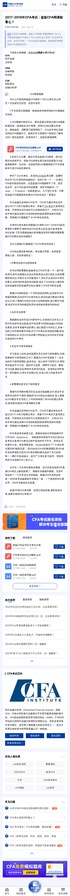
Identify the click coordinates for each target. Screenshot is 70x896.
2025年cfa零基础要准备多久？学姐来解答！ (28, 625)
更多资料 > (35, 586)
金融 (23, 780)
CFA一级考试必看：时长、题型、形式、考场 (33, 836)
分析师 (23, 772)
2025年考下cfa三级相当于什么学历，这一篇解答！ (31, 653)
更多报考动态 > (15, 743)
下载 (61, 547)
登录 (54, 4)
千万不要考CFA (54, 787)
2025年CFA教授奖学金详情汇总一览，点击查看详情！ (33, 616)
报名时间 (14, 735)
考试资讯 (20, 506)
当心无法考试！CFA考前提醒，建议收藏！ (32, 827)
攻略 (23, 787)
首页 (11, 506)
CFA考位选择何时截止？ (22, 817)
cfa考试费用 (54, 772)
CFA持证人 (54, 764)
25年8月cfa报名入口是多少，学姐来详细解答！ (29, 634)
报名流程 (55, 735)
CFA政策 (23, 764)
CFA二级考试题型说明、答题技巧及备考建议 (33, 845)
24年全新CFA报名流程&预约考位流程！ (30, 808)
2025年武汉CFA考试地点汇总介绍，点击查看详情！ (32, 607)
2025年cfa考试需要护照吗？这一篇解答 (25, 644)
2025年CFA (54, 780)
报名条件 (35, 735)
